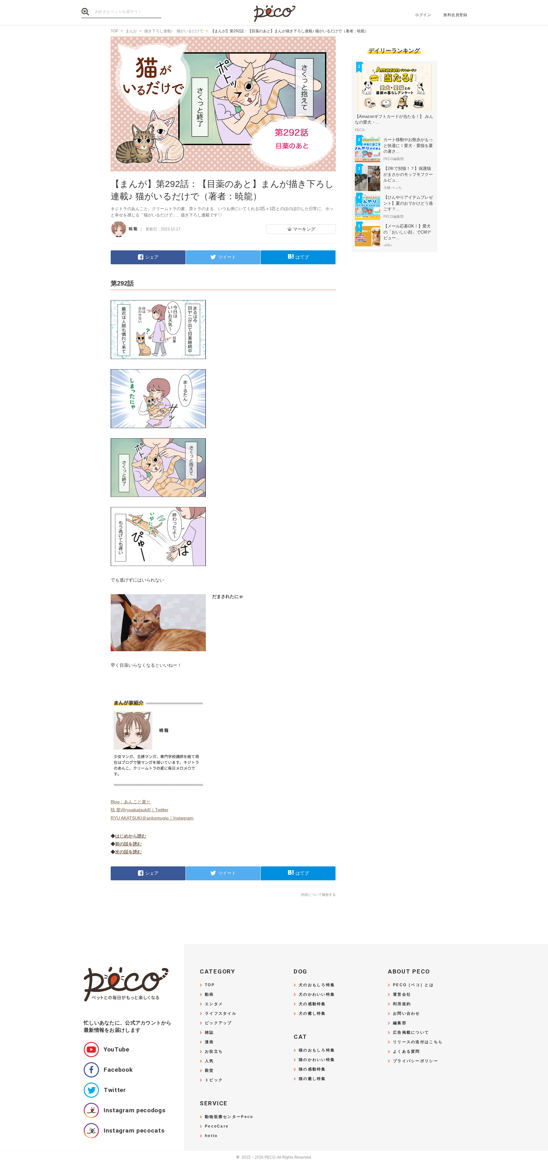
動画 (209, 995)
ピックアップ (218, 1023)
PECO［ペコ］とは (413, 985)
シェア (152, 257)
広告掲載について (411, 1033)
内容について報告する (318, 894)
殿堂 (209, 1071)
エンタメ (214, 1004)
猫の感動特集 (312, 1069)
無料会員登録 (455, 15)
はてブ (302, 257)
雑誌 (209, 1033)
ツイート (227, 257)
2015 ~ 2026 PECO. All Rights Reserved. (274, 1157)
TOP (210, 985)
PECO (274, 13)
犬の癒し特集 (312, 1014)
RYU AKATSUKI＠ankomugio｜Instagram (152, 817)
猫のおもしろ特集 (317, 1050)
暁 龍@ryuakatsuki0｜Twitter (139, 809)
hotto (211, 1136)
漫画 (209, 1042)
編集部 (400, 1023)
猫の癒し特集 (312, 1079)
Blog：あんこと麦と (131, 801)
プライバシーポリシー (415, 1061)
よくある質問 (406, 1052)
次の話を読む (128, 851)
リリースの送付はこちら (418, 1042)
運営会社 (402, 995)
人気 (209, 1061)
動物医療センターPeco (229, 1117)
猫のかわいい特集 (317, 1060)
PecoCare (217, 1126)
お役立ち (214, 1052)
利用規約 (402, 1004)
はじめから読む (130, 836)
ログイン (423, 15)
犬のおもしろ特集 (317, 985)
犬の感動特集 (312, 1004)
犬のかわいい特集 (317, 995)
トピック (214, 1080)
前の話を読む (128, 843)
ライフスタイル (221, 1014)
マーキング (304, 229)
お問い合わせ (406, 1014)
